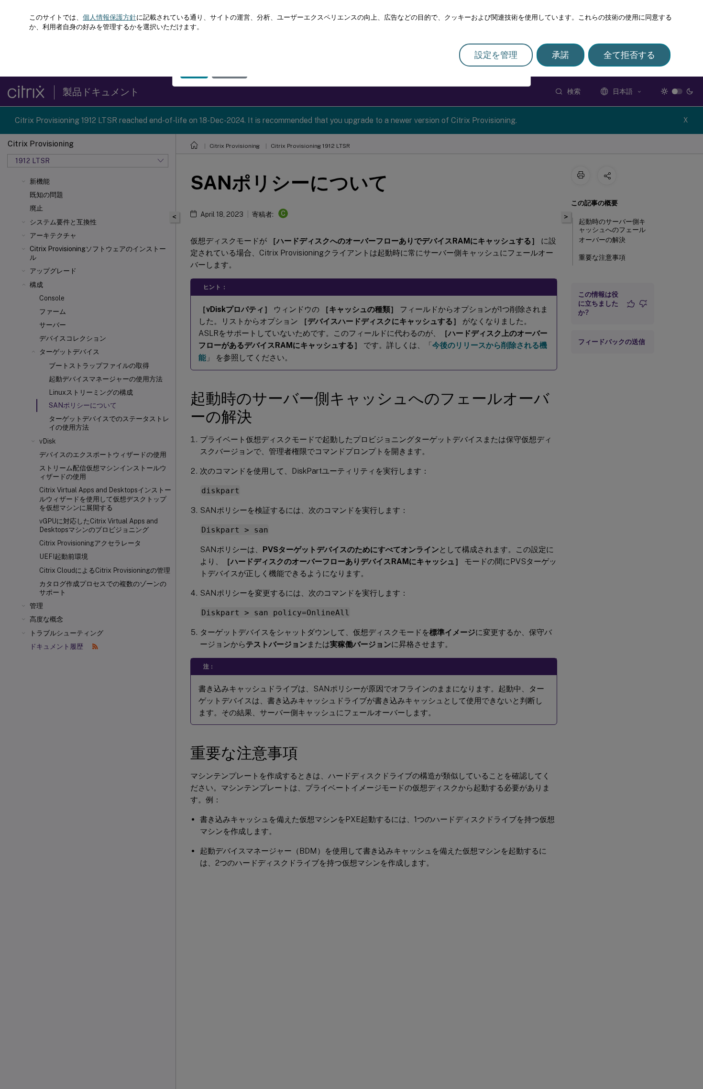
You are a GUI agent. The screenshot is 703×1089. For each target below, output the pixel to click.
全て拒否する (629, 55)
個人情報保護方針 (109, 17)
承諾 (560, 55)
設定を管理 (495, 55)
